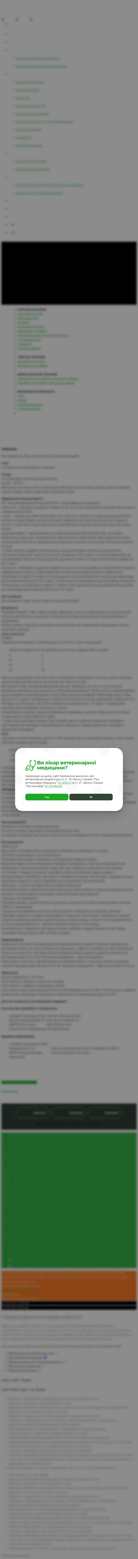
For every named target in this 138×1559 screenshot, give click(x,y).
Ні (91, 797)
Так (47, 797)
